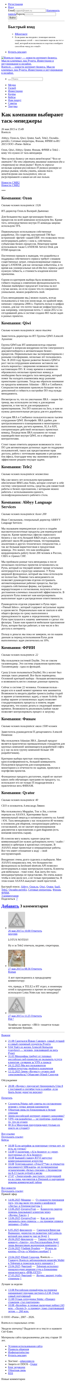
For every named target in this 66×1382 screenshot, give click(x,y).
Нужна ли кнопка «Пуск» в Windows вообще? (32, 1250)
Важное (5, 1035)
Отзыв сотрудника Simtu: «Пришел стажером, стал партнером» (31, 1301)
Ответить (36, 930)
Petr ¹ (11, 1018)
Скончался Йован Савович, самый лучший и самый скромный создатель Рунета (36, 1042)
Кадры (12, 94)
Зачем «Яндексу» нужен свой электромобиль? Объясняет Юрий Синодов (33, 1073)
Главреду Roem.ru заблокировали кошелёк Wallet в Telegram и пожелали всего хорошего (36, 1262)
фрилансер (26, 1230)
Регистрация (15, 4)
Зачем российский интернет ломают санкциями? (36, 1115)
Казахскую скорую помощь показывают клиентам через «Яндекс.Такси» (35, 1212)
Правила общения (18, 1349)
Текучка (12, 106)
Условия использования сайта (25, 1346)
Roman (12, 971)
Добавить (10, 906)
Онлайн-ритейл (18, 889)
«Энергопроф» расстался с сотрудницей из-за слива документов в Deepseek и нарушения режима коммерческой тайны (36, 1179)
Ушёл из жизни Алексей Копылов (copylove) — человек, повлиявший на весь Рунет (33, 1050)
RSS (10, 1373)
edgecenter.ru (27, 1361)
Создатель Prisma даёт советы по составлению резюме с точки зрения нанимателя (34, 1105)
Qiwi (42, 886)
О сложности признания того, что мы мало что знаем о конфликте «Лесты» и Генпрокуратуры (36, 1202)
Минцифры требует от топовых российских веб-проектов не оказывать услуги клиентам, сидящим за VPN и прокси (35, 1059)
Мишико (26, 1199)
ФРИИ (5, 892)
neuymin (12, 933)
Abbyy (24, 886)
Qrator (49, 886)
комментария (9, 895)
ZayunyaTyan (28, 1209)
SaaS (57, 886)
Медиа (12, 85)
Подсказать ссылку (12, 1136)
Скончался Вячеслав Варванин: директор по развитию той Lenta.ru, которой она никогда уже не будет (35, 1233)
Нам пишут (14, 100)
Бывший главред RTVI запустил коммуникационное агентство (30, 1159)
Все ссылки (8, 1133)
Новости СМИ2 (10, 182)
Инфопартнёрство (18, 1352)
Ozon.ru (33, 886)
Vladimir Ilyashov (30, 1248)
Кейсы (12, 97)
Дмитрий (26, 1266)
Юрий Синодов (30, 1257)
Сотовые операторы (39, 889)
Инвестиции (15, 91)
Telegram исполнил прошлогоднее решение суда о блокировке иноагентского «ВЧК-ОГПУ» (33, 1269)
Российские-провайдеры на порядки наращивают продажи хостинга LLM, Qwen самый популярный (33, 1293)
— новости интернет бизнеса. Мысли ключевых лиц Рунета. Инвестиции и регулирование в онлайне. (32, 69)
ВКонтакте (21, 34)
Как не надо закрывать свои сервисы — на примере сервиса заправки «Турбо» (35, 1221)
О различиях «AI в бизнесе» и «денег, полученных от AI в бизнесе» (33, 1153)
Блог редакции (16, 1367)
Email (11, 10)
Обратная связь (17, 1370)
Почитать (6, 1097)
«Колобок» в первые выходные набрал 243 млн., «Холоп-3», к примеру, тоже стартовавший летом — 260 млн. (36, 1308)
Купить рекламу (17, 51)
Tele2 (4, 889)
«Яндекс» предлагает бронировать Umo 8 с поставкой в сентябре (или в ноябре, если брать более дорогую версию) (35, 1089)
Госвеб (12, 88)
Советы (12, 103)
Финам (57, 889)
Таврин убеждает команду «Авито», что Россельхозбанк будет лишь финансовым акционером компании (33, 1242)
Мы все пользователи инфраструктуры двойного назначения (30, 1067)
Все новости (8, 1188)
